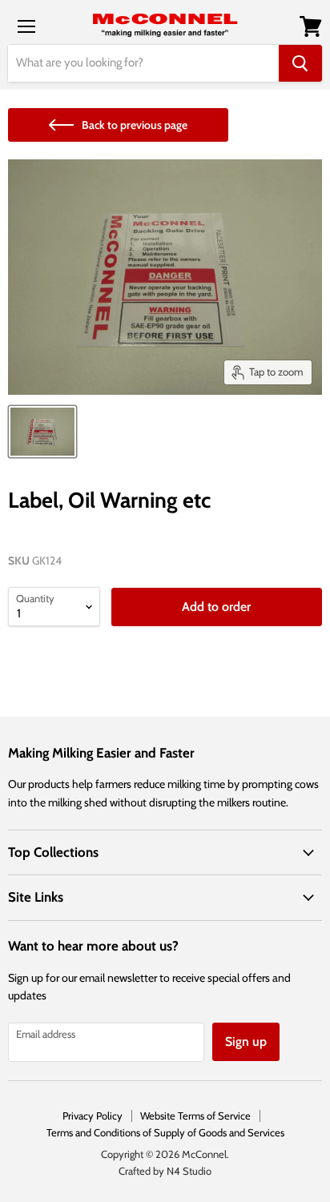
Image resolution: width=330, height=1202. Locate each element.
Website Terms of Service (195, 1115)
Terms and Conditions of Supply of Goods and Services (165, 1132)
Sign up (246, 1041)
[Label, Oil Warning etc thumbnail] (42, 431)
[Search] (300, 63)
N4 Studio (189, 1170)
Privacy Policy (92, 1115)
